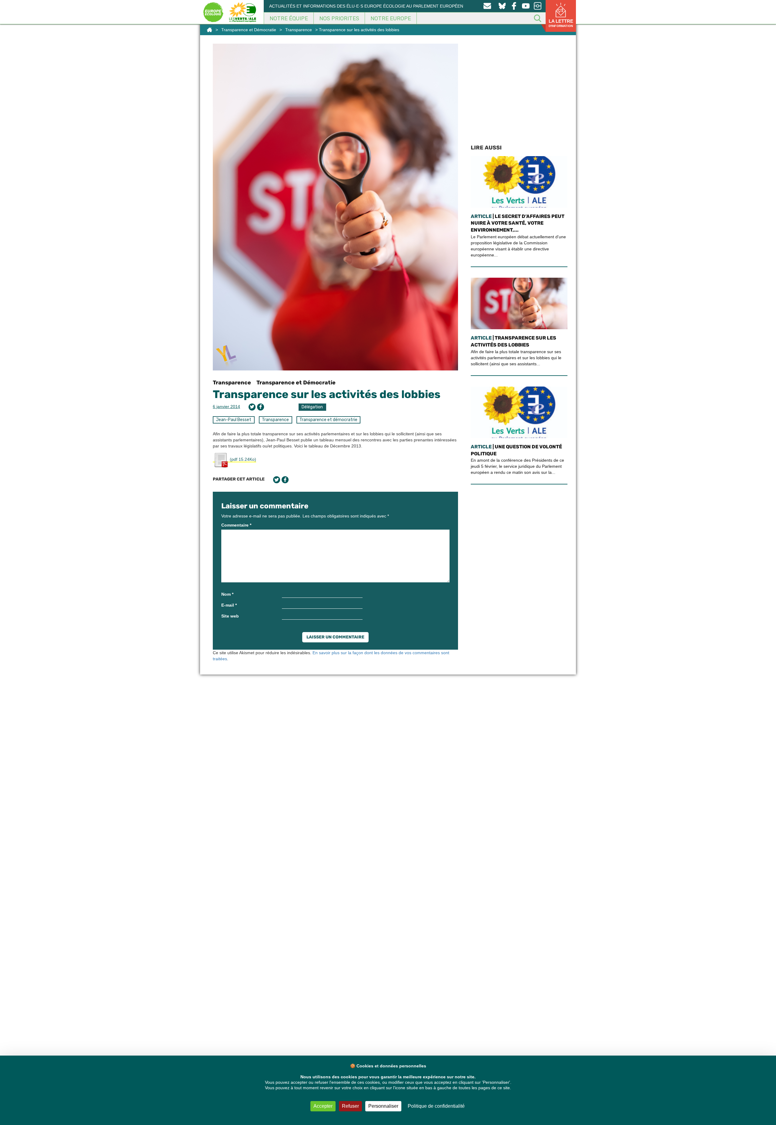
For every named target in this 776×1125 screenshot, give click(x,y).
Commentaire (236, 525)
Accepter (323, 1106)
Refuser (350, 1106)
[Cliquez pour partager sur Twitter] (252, 406)
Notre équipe (288, 18)
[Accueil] (209, 29)
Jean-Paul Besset (233, 419)
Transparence (298, 29)
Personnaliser (383, 1106)
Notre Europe (390, 18)
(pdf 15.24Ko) (242, 459)
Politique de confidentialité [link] (436, 1106)
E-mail (229, 605)
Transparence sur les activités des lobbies (326, 394)
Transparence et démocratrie (328, 419)
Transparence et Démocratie (248, 29)
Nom (227, 594)
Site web (230, 616)
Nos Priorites (339, 18)
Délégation (312, 407)
